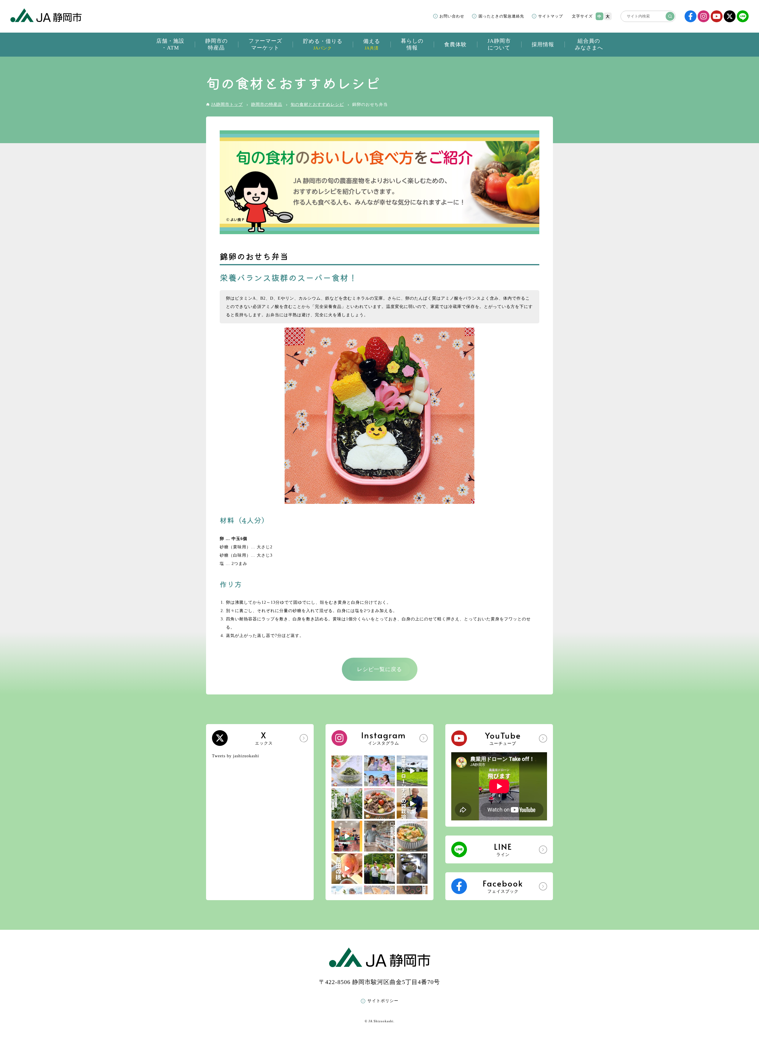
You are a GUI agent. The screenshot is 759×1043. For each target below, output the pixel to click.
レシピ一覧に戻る (379, 669)
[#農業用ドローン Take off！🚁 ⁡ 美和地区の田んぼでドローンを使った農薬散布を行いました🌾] (412, 771)
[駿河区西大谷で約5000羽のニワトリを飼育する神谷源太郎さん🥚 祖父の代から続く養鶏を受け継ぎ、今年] (379, 836)
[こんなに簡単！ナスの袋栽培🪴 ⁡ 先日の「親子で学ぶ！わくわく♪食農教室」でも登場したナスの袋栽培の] (412, 803)
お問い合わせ (451, 16)
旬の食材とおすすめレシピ (317, 104)
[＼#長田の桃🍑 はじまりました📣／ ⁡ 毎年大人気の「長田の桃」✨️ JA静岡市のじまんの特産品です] (346, 868)
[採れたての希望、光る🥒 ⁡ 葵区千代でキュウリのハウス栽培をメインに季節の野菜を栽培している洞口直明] (346, 803)
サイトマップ (550, 16)
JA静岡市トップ (227, 104)
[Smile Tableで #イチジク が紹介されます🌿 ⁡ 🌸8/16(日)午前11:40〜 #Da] (379, 771)
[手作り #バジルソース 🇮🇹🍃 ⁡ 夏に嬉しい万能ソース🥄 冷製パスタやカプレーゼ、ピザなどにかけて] (346, 771)
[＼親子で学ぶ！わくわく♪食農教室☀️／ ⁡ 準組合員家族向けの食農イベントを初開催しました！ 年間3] (346, 836)
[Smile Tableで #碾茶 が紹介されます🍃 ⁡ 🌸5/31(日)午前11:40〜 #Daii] (379, 868)
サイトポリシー (382, 1001)
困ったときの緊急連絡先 (501, 16)
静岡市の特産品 (266, 104)
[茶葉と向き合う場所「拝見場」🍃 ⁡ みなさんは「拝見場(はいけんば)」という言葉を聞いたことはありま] (412, 868)
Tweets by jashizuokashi (235, 756)
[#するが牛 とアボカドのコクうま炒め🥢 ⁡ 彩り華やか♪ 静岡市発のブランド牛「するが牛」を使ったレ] (379, 803)
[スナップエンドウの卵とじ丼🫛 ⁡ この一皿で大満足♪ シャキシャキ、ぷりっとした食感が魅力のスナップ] (412, 836)
